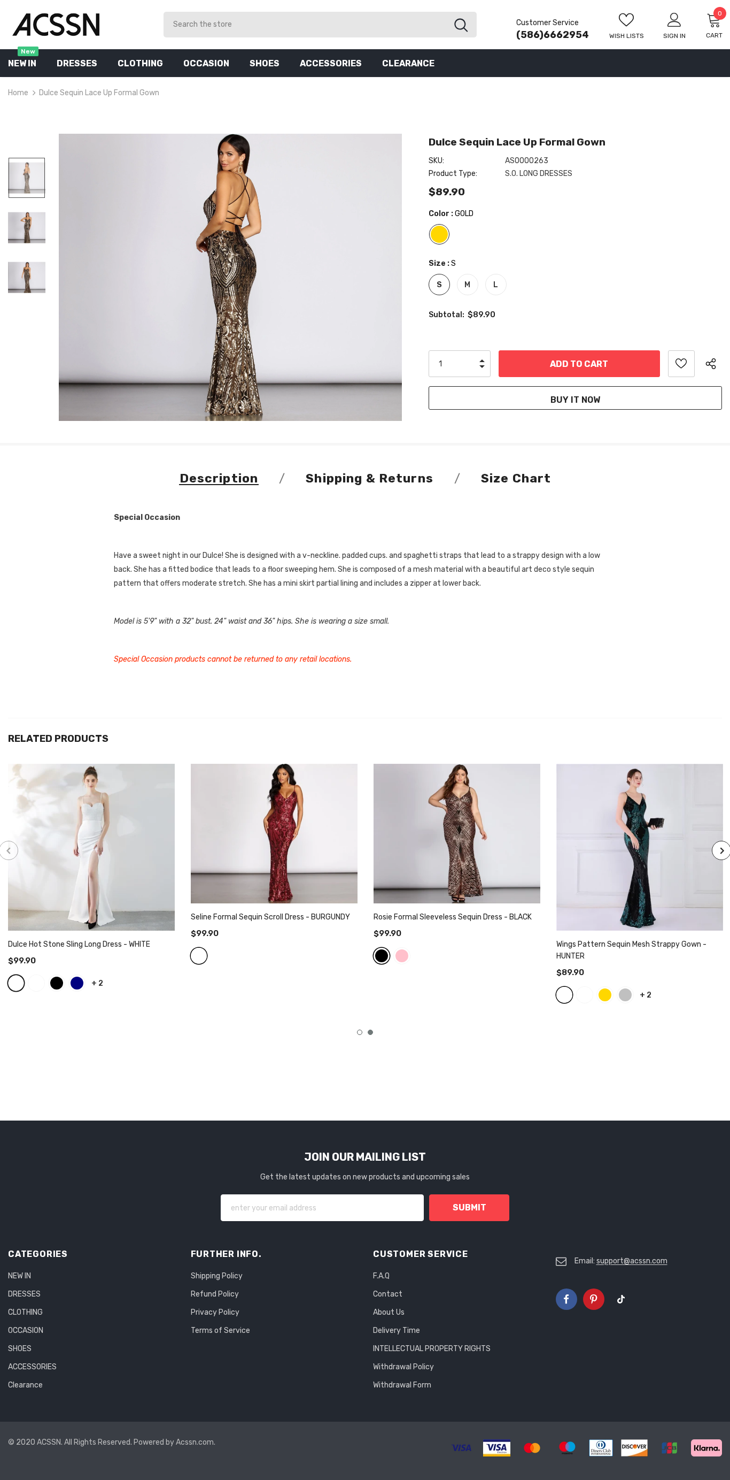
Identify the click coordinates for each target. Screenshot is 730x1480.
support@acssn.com (631, 1261)
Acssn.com (195, 1442)
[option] (230, 277)
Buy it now (575, 400)
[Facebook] (566, 1299)
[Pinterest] (593, 1299)
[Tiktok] (621, 1299)
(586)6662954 (552, 35)
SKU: (436, 160)
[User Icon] (674, 19)
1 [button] (359, 1032)
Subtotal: (446, 314)
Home (18, 92)
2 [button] (370, 1032)
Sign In (674, 36)
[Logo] (77, 24)
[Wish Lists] (681, 363)
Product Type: (453, 173)
